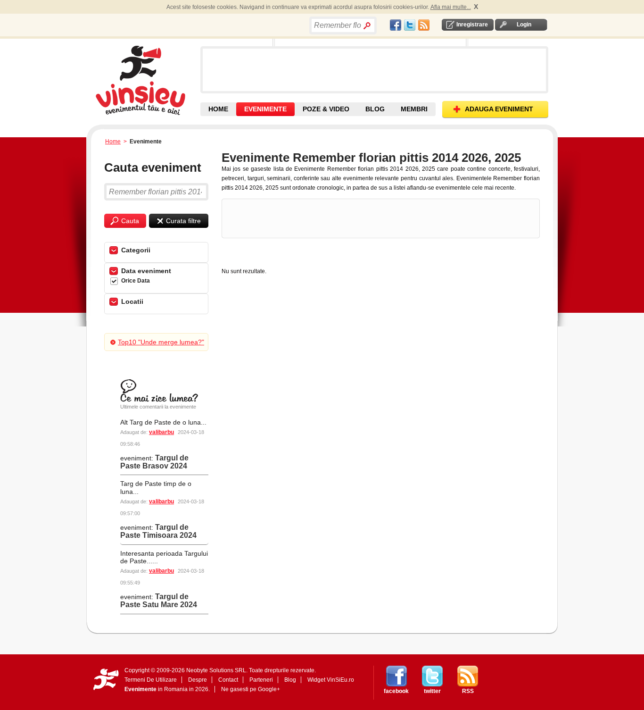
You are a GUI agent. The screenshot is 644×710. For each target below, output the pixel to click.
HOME (218, 109)
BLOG (375, 109)
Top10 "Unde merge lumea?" (161, 342)
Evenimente (140, 689)
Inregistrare (472, 24)
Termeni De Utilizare (150, 680)
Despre (197, 680)
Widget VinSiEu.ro (330, 680)
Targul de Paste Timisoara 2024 (158, 531)
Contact (228, 680)
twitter (432, 691)
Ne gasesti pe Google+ (250, 689)
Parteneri (261, 680)
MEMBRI (414, 109)
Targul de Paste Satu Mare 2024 (158, 601)
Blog (290, 680)
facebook (396, 691)
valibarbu (161, 432)
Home (113, 141)
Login (524, 24)
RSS (468, 691)
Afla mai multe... (450, 7)
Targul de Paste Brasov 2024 (154, 462)
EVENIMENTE (265, 109)
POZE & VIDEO (326, 109)
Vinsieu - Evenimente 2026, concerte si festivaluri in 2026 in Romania (147, 80)
